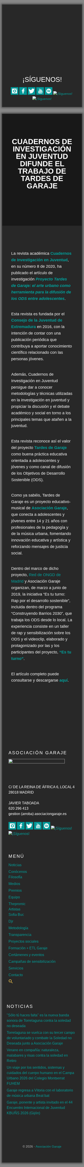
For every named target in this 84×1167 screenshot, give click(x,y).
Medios (14, 884)
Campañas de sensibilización (32, 961)
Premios (15, 890)
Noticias (15, 865)
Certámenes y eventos (26, 955)
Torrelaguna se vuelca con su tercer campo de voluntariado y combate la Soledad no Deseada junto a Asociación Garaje (41, 1038)
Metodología (18, 928)
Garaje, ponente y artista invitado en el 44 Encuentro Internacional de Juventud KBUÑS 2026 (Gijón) (40, 1107)
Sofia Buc (16, 914)
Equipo (14, 897)
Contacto (16, 975)
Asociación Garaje (42, 21)
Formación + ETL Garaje (28, 948)
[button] (11, 982)
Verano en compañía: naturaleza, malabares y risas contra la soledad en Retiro (37, 1055)
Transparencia (20, 935)
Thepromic (17, 904)
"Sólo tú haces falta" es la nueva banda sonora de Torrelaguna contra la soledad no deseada (39, 1020)
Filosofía (15, 877)
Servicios (16, 968)
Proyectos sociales (24, 941)
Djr (11, 921)
